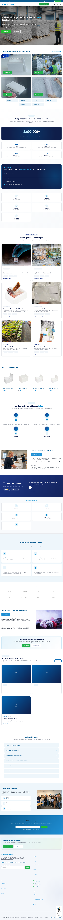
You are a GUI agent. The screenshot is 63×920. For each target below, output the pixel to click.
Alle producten (35, 874)
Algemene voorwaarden (30, 917)
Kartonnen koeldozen (36, 864)
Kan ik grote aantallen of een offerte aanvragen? (14, 755)
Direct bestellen (5, 31)
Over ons (34, 894)
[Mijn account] (54, 4)
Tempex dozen (35, 861)
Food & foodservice (4, 880)
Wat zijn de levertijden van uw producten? (13, 745)
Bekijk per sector (5, 614)
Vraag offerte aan (16, 31)
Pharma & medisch (4, 883)
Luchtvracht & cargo (4, 885)
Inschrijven (27, 867)
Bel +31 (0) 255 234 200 (36, 645)
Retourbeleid (36, 917)
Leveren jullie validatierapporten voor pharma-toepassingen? (16, 760)
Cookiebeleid (46, 917)
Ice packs (35, 100)
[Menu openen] (60, 4)
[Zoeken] (51, 4)
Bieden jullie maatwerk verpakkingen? (12, 750)
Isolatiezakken (22, 104)
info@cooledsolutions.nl (48, 1)
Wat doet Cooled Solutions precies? (12, 765)
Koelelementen (36, 104)
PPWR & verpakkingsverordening (38, 899)
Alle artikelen (58, 660)
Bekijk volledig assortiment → (57, 51)
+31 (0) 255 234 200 (40, 1)
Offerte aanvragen (35, 904)
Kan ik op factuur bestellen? (10, 770)
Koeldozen (34, 856)
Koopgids (2, 893)
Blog (33, 896)
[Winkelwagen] (57, 4)
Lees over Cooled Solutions (36, 454)
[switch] (59, 915)
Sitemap (34, 907)
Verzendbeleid (41, 917)
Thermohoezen (22, 100)
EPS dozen (9, 100)
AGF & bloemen (3, 888)
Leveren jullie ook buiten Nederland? (12, 775)
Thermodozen (49, 100)
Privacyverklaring (23, 917)
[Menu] (61, 907)
